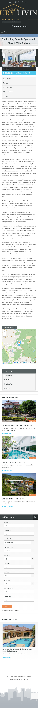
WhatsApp (9, 384)
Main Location (8, 539)
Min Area (8, 588)
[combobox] (19, 542)
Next (36, 58)
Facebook (9, 375)
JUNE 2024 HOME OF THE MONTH (13, 499)
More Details (11, 430)
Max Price (7, 580)
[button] (19, 343)
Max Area (9, 597)
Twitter (8, 380)
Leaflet (17, 362)
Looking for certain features (11, 610)
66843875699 (20, 26)
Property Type (8, 547)
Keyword (6, 522)
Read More (24, 654)
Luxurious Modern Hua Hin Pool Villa (13, 462)
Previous (1, 58)
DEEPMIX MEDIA (23, 679)
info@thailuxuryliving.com (21, 2)
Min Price (7, 572)
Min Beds (7, 555)
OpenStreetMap (25, 362)
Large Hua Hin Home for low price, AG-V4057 (17, 425)
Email (8, 388)
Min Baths (7, 564)
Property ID (7, 530)
